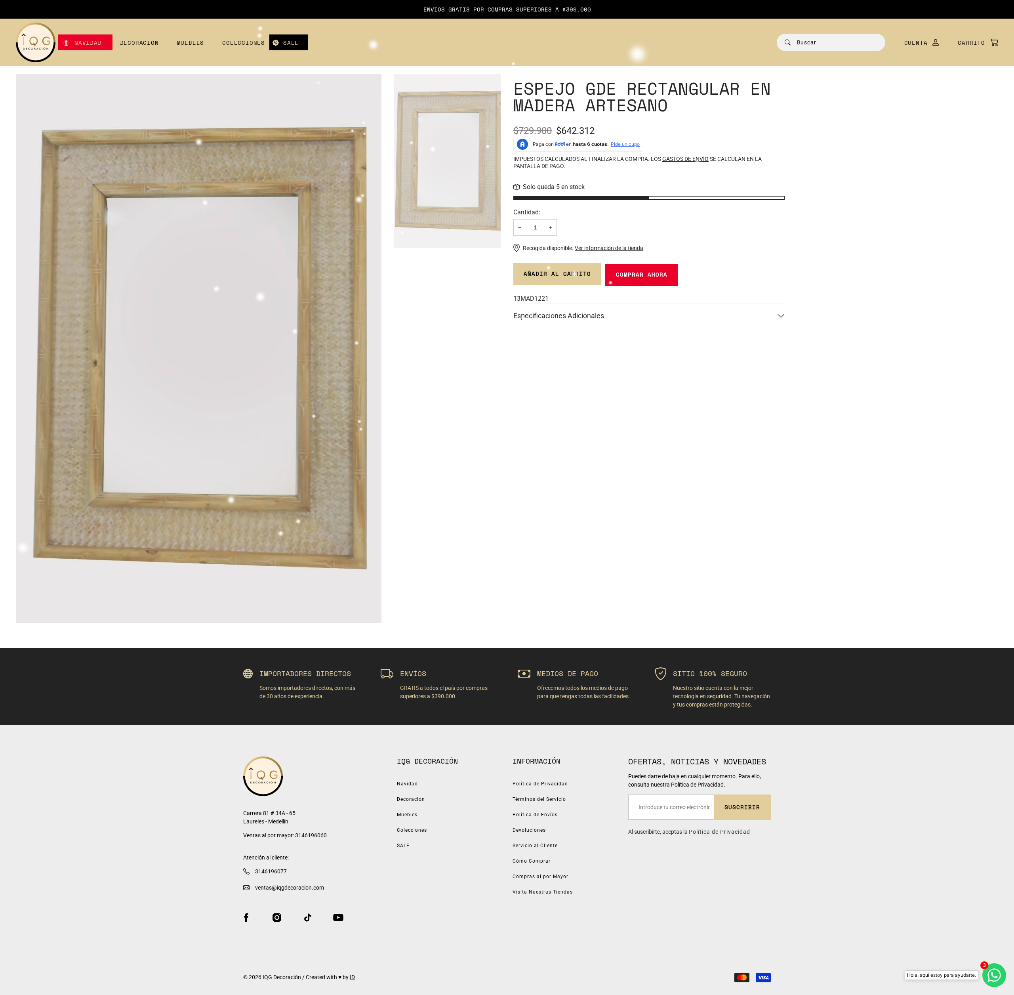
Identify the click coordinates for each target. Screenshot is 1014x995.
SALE (291, 42)
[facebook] (246, 917)
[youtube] (338, 917)
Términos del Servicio (539, 799)
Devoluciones (529, 830)
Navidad (88, 42)
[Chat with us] (994, 975)
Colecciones (243, 42)
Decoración (139, 42)
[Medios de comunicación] (198, 348)
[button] (974, 42)
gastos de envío (685, 159)
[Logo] (35, 42)
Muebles (190, 42)
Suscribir (742, 807)
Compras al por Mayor (540, 876)
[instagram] (277, 917)
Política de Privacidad (540, 784)
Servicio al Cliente (535, 845)
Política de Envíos (535, 814)
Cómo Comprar (532, 861)
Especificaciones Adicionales (558, 315)
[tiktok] (307, 917)
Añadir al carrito (557, 273)
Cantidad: (526, 212)
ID (352, 977)
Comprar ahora (641, 274)
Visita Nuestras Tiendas (543, 892)
